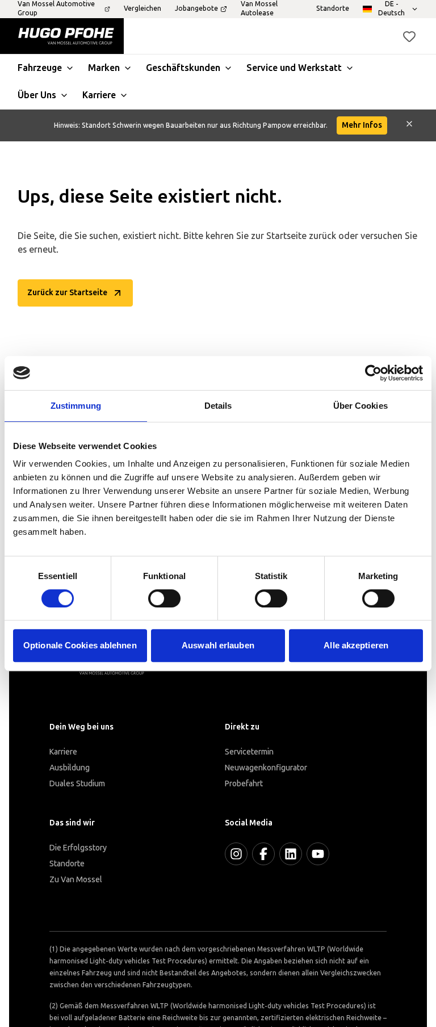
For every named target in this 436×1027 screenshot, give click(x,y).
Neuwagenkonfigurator (266, 768)
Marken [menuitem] (104, 67)
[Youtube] (318, 853)
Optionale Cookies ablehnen (80, 645)
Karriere (63, 752)
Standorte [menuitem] (332, 8)
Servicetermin (249, 752)
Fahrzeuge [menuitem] (40, 67)
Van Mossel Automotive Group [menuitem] (56, 8)
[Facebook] (263, 853)
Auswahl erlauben (218, 645)
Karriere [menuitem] (99, 95)
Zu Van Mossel (75, 880)
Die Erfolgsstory (78, 848)
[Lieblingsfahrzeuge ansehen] (409, 36)
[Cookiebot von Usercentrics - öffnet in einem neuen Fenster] (373, 373)
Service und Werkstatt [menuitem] (294, 67)
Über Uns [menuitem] (37, 95)
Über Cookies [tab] (360, 405)
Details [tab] (218, 405)
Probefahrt (244, 784)
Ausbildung (69, 768)
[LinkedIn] (290, 853)
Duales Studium (77, 784)
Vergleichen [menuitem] (142, 8)
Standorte (67, 864)
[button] (409, 36)
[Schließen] (409, 125)
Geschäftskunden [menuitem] (183, 67)
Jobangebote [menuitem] (196, 8)
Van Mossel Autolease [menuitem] (259, 8)
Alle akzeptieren (356, 645)
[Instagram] (236, 853)
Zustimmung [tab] (76, 405)
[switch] (164, 598)
